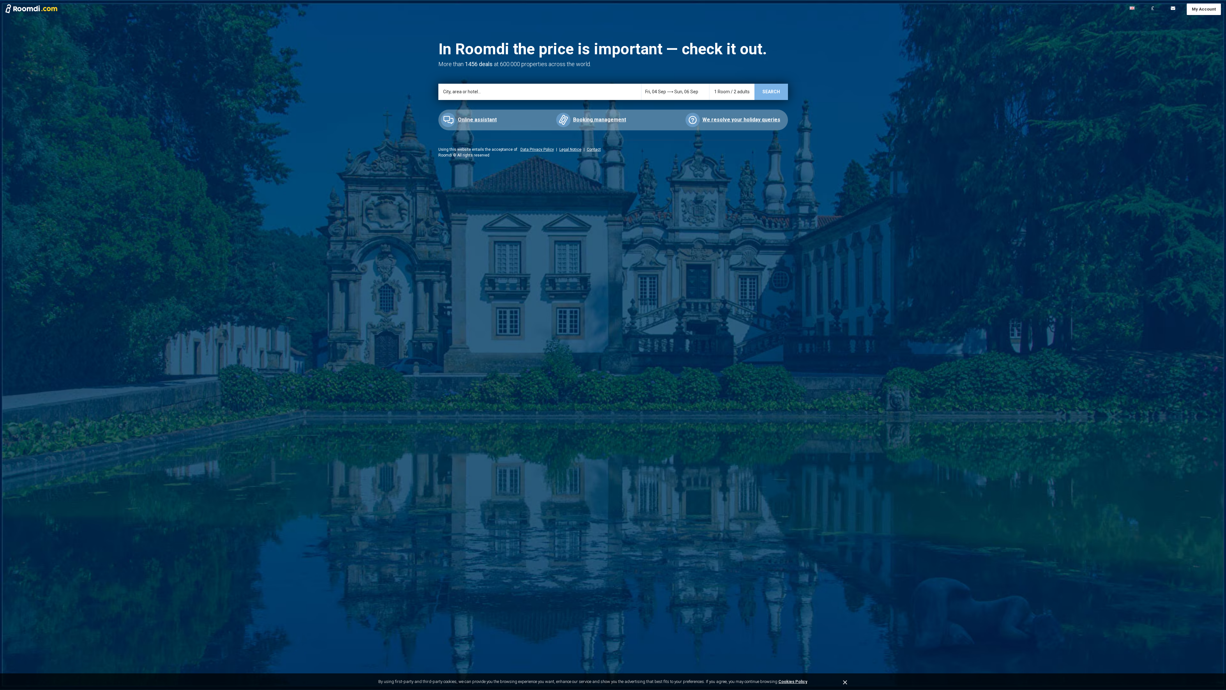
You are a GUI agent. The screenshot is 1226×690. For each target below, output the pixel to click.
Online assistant (477, 120)
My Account (1204, 9)
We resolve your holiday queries (741, 120)
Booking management (599, 120)
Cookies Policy (792, 681)
